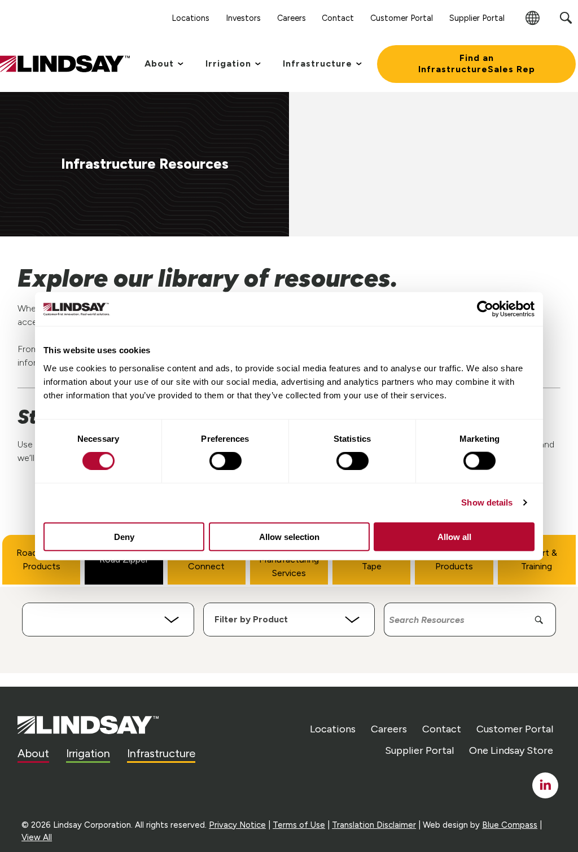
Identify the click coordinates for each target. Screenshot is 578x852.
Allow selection (289, 536)
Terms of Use (299, 825)
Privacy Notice (237, 825)
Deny (124, 536)
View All (36, 837)
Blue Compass (509, 825)
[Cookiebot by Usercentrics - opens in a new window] (485, 309)
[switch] (225, 461)
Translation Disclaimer (374, 825)
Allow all (454, 536)
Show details (487, 502)
